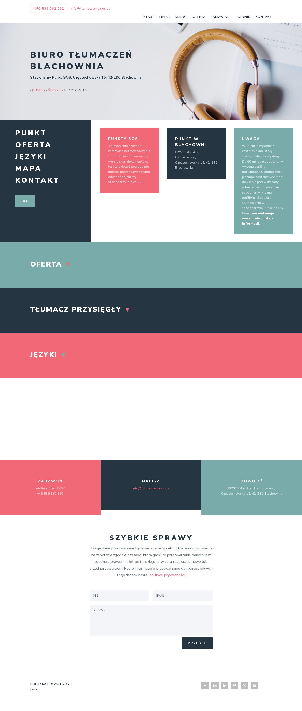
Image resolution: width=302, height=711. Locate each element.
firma (164, 16)
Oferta (33, 145)
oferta (199, 16)
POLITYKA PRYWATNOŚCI (51, 684)
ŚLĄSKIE (54, 90)
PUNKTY (38, 90)
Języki (31, 156)
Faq (25, 201)
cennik (243, 16)
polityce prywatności (167, 574)
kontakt (263, 16)
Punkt (31, 133)
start (149, 16)
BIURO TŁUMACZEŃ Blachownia (81, 60)
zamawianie (221, 16)
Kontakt (37, 180)
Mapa (28, 168)
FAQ (33, 690)
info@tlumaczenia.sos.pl (151, 488)
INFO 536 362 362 (48, 8)
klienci (181, 16)
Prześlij (197, 643)
